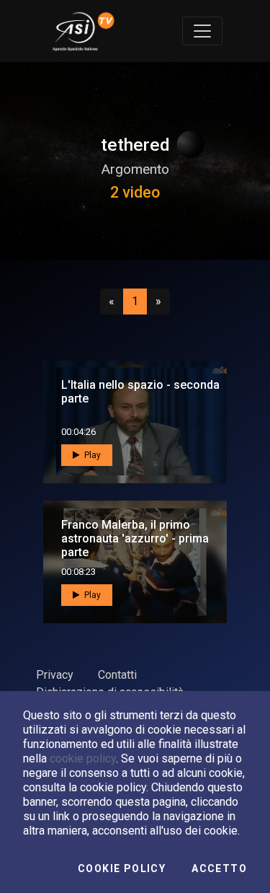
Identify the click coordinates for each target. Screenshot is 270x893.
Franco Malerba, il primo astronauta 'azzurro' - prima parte (135, 538)
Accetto (219, 868)
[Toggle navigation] (202, 31)
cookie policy (83, 758)
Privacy (54, 675)
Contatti (117, 675)
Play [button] (91, 455)
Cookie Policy (122, 868)
